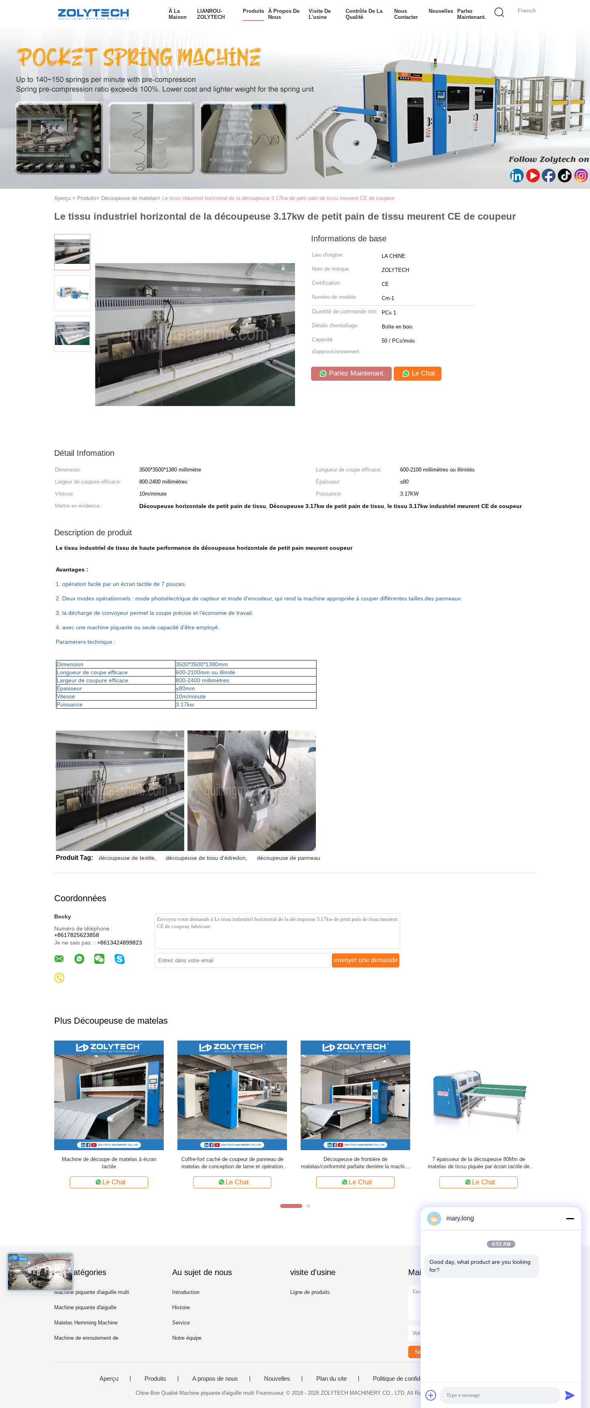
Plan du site (331, 1378)
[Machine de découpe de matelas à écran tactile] (109, 1095)
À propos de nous (283, 14)
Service (181, 1323)
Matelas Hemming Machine (86, 1323)
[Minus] (570, 1218)
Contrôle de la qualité (364, 14)
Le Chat (422, 373)
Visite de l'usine (320, 14)
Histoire (181, 1307)
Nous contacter (406, 14)
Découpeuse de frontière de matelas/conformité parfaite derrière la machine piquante (355, 1163)
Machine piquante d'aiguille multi (91, 1292)
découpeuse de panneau (288, 858)
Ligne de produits (310, 1292)
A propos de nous (215, 1378)
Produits (253, 11)
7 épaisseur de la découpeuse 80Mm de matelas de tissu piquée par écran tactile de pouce (478, 1163)
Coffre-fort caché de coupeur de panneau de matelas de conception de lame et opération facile (232, 1163)
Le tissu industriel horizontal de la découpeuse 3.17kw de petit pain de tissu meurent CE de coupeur (278, 198)
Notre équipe (186, 1338)
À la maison (178, 14)
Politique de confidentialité (406, 1378)
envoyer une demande (366, 960)
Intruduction (185, 1292)
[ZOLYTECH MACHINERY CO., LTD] (93, 14)
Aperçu (109, 1378)
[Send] (570, 1395)
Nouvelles (441, 11)
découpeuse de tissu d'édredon (206, 858)
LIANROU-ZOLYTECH (211, 14)
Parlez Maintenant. (471, 14)
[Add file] (431, 1395)
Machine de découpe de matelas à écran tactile (109, 1162)
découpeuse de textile (127, 858)
